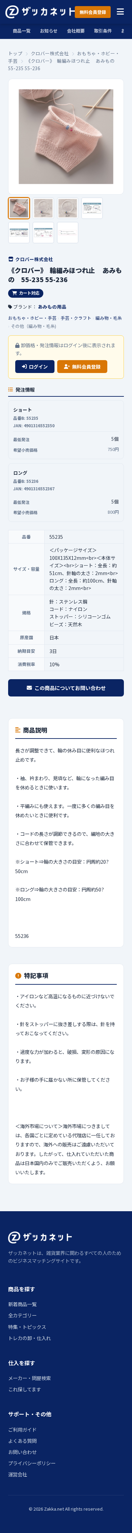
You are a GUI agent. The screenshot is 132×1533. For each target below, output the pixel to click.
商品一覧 (21, 30)
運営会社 (17, 1474)
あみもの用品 (52, 306)
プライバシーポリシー (32, 1463)
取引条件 (103, 30)
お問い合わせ (22, 1451)
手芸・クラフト (76, 318)
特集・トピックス (27, 1326)
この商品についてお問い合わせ (70, 687)
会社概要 (76, 30)
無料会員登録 (93, 12)
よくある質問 (22, 1440)
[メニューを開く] (120, 11)
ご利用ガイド (22, 1429)
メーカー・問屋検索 (29, 1377)
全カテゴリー (22, 1315)
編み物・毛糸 (108, 318)
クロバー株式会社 (50, 53)
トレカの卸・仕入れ (29, 1337)
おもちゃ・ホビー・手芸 (32, 318)
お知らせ (49, 30)
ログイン (38, 366)
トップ (15, 53)
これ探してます (24, 1389)
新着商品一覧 (22, 1304)
